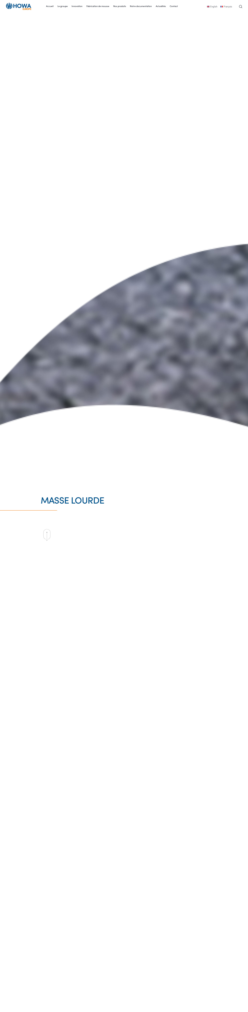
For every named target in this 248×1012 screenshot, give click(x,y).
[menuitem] (216, 6)
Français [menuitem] (228, 6)
